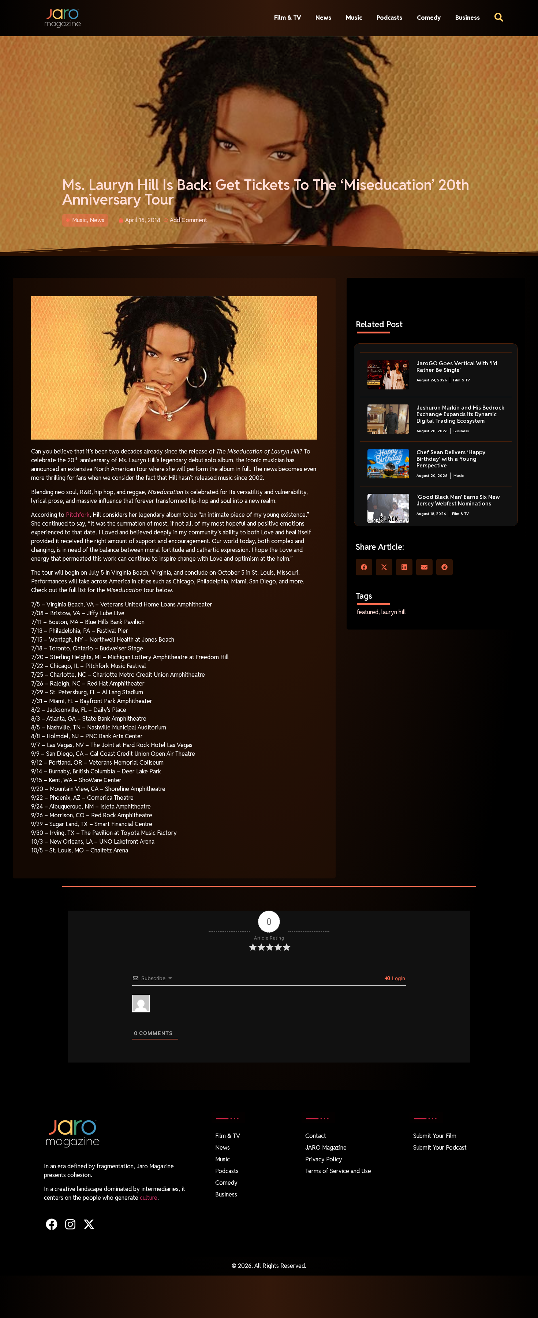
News (323, 18)
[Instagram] (70, 1224)
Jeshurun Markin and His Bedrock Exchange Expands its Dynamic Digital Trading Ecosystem (460, 414)
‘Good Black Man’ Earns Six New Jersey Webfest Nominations (458, 500)
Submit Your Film (434, 1136)
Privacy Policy (323, 1159)
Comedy (429, 18)
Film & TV (287, 18)
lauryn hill (393, 612)
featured (367, 612)
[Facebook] (51, 1224)
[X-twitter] (88, 1224)
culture (148, 1198)
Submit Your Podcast (440, 1147)
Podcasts (389, 18)
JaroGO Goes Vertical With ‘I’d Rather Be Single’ (456, 366)
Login (398, 978)
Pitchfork (77, 515)
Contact (315, 1136)
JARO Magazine (326, 1147)
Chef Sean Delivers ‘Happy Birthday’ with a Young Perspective (450, 459)
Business (467, 18)
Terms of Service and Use (338, 1171)
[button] (364, 567)
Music (354, 18)
